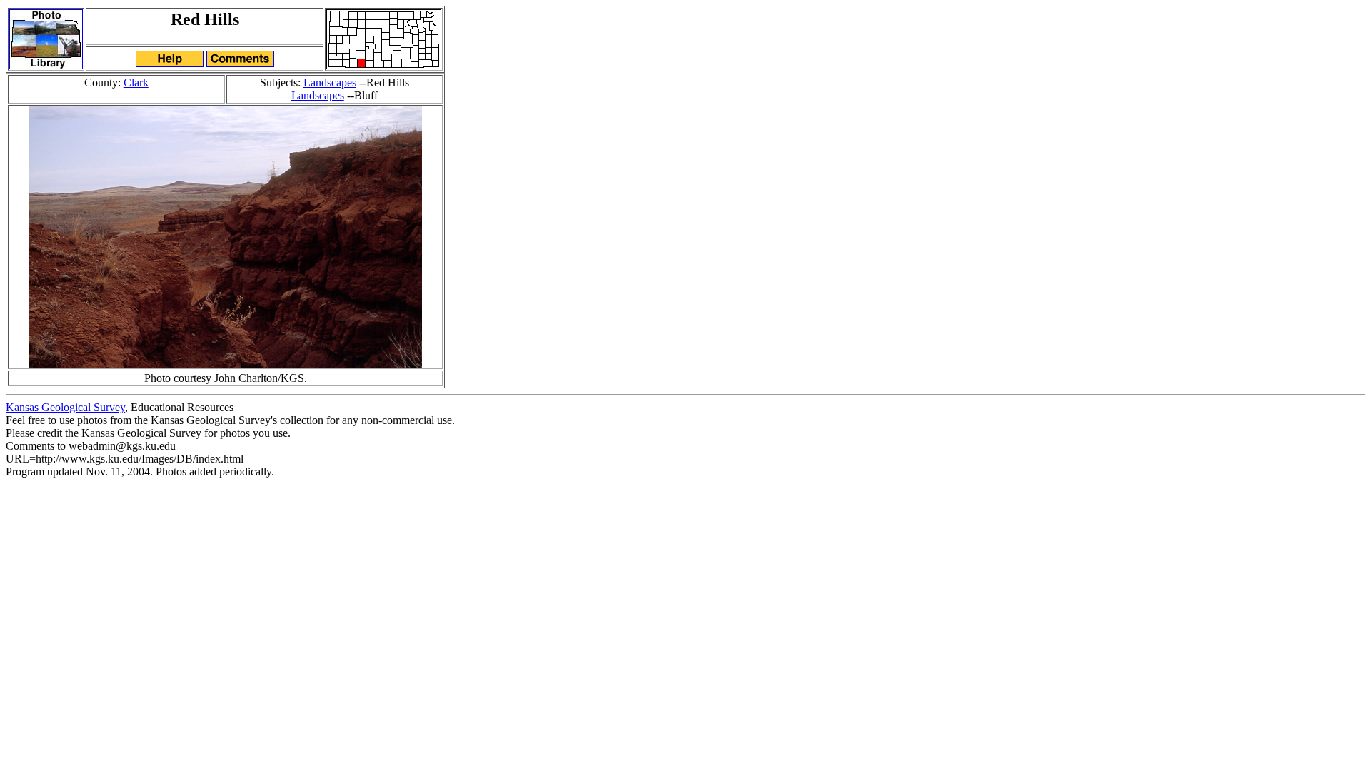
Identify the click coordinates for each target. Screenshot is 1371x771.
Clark (136, 82)
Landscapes (329, 82)
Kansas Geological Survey (65, 407)
